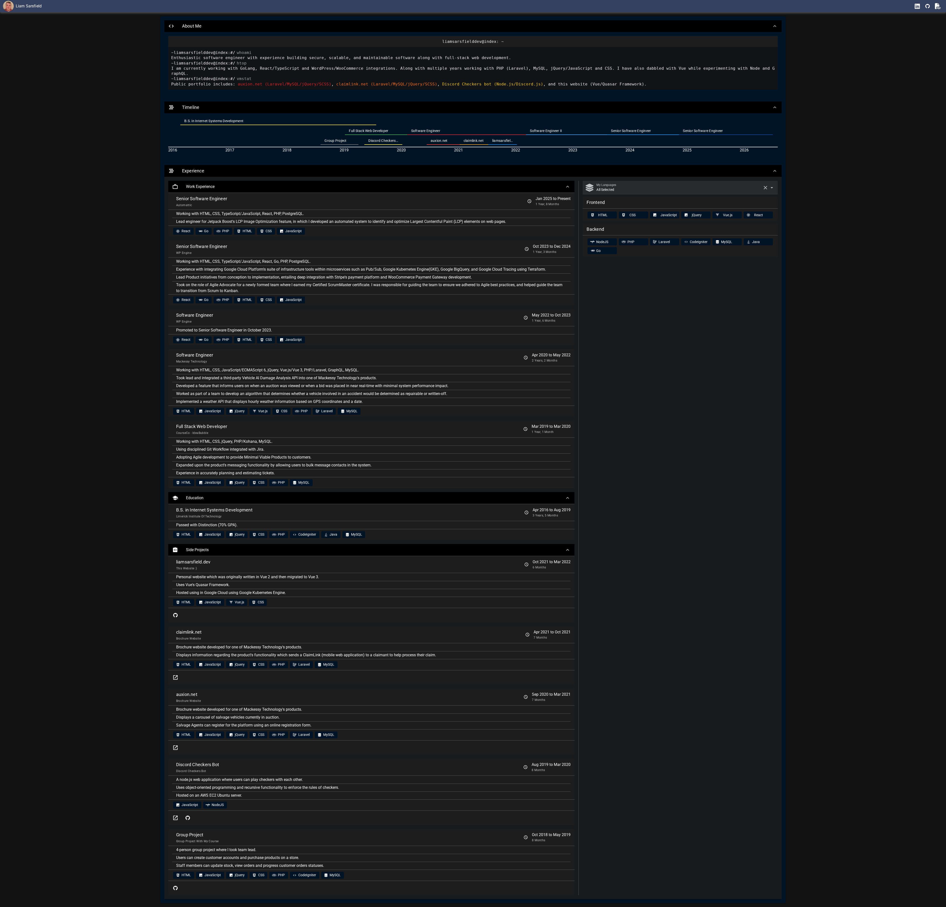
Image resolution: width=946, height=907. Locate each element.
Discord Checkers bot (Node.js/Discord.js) (492, 84)
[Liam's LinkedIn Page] (917, 6)
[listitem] (278, 121)
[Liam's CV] (938, 6)
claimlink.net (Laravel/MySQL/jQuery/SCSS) (386, 84)
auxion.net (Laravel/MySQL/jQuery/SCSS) (284, 84)
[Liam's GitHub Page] (927, 6)
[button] (473, 26)
